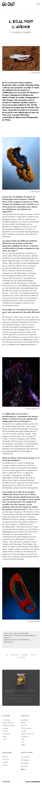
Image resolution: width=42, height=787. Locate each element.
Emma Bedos (34, 191)
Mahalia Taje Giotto (32, 408)
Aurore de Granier (22, 32)
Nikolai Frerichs (33, 621)
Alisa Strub (35, 73)
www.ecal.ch (8, 642)
